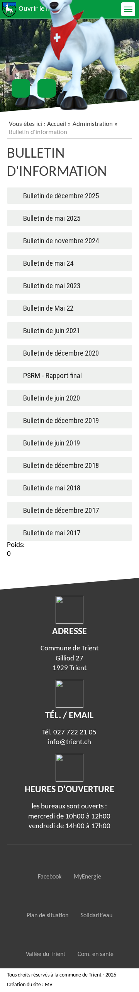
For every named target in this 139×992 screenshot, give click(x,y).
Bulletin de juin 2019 (51, 442)
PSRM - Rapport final (52, 375)
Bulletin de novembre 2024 (61, 240)
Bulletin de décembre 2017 (61, 510)
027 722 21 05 (75, 732)
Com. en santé (96, 954)
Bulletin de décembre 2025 (61, 195)
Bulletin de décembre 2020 (61, 353)
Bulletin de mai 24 (48, 263)
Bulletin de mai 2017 (51, 532)
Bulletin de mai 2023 (51, 285)
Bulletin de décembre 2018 (61, 465)
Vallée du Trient (45, 954)
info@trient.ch (69, 742)
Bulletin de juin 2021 (51, 330)
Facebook (49, 877)
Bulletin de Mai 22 (48, 308)
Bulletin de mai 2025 (51, 218)
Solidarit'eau (96, 916)
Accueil (56, 124)
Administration (93, 124)
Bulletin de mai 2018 (51, 487)
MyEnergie (87, 877)
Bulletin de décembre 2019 (61, 420)
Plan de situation (47, 916)
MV (49, 985)
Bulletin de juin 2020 (51, 398)
